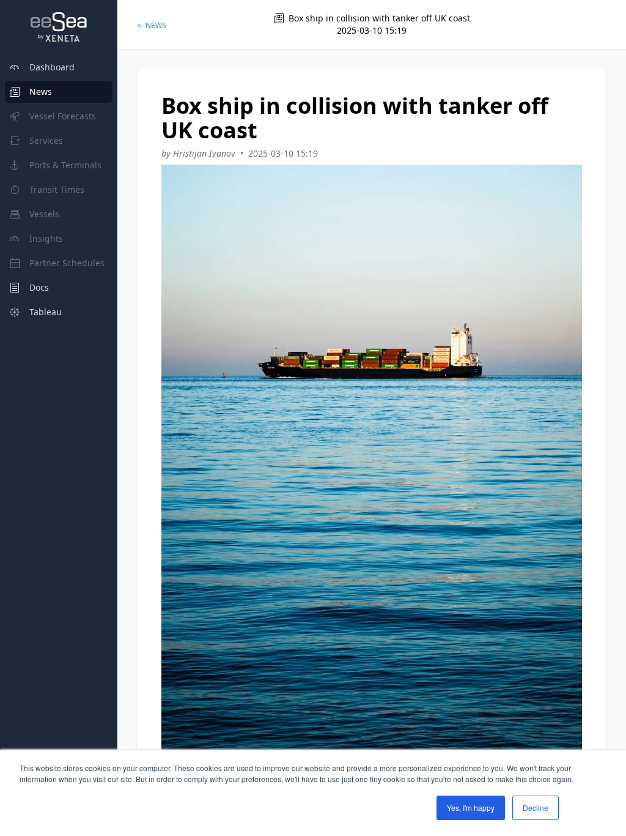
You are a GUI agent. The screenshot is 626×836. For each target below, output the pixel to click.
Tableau (45, 312)
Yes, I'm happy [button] (471, 807)
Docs (39, 287)
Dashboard (52, 67)
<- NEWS (151, 25)
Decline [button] (535, 807)
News (40, 91)
